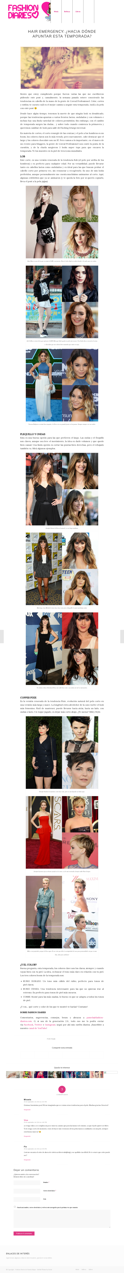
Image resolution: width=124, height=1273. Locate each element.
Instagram (50, 1024)
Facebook (28, 1024)
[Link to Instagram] (101, 11)
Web (44, 1199)
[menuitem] (56, 11)
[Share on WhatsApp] (55, 1054)
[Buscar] (88, 11)
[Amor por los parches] (69, 1074)
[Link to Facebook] (105, 11)
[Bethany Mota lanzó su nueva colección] (97, 1074)
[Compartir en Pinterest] (69, 1054)
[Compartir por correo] (97, 1054)
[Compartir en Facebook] (27, 1054)
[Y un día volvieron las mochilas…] (55, 1074)
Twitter (39, 1024)
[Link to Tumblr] (112, 11)
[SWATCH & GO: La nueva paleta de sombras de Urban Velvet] (13, 1074)
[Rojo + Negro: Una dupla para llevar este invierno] (41, 1074)
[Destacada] (62, 67)
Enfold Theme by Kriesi (44, 1269)
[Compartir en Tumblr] (83, 1054)
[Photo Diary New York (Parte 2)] (111, 1074)
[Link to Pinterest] (116, 11)
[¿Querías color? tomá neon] (27, 1074)
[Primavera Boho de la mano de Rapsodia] (2, 636)
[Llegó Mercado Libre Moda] (83, 1074)
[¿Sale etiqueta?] (122, 636)
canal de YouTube (37, 1028)
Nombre (46, 1182)
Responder (27, 1110)
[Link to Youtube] (109, 11)
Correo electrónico (49, 1191)
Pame (53, 1039)
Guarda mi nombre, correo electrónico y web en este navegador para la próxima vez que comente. (47, 1207)
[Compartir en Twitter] (41, 1054)
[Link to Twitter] (98, 11)
